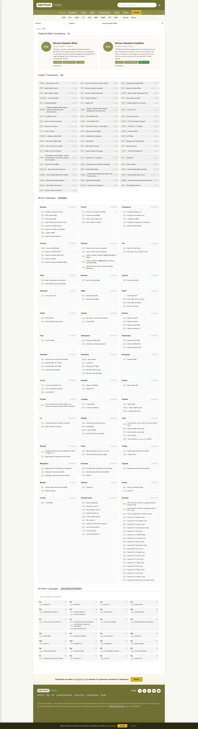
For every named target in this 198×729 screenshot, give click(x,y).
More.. (126, 12)
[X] (144, 691)
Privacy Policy (79, 695)
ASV (89, 18)
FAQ (48, 695)
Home (39, 29)
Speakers (72, 12)
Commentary (104, 12)
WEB (77, 18)
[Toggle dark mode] (159, 5)
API (53, 695)
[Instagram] (149, 691)
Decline (133, 726)
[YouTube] (159, 691)
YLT (83, 18)
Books (117, 12)
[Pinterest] (154, 691)
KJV (70, 18)
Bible (92, 12)
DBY (116, 18)
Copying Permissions (64, 695)
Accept (122, 726)
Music (133, 18)
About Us (40, 695)
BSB (63, 18)
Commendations (93, 695)
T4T (109, 18)
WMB (103, 18)
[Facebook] (140, 691)
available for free (81, 679)
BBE (96, 18)
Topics (84, 12)
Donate (136, 12)
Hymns (125, 18)
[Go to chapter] (162, 23)
